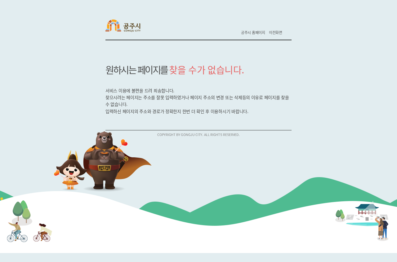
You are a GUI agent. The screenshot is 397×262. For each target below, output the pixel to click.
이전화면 (275, 32)
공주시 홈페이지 (253, 32)
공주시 (127, 27)
